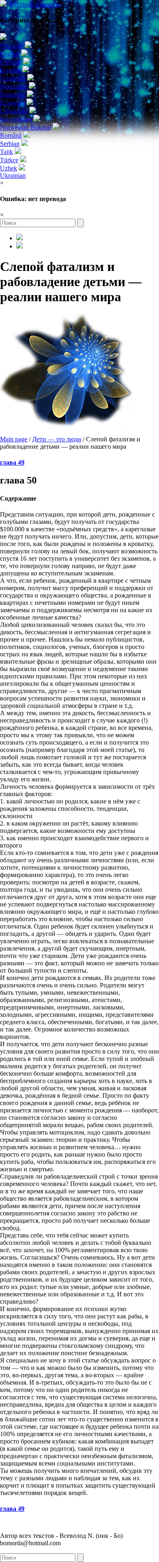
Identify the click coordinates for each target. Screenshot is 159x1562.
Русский (35, 4)
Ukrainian (13, 175)
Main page (13, 439)
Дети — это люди (56, 439)
